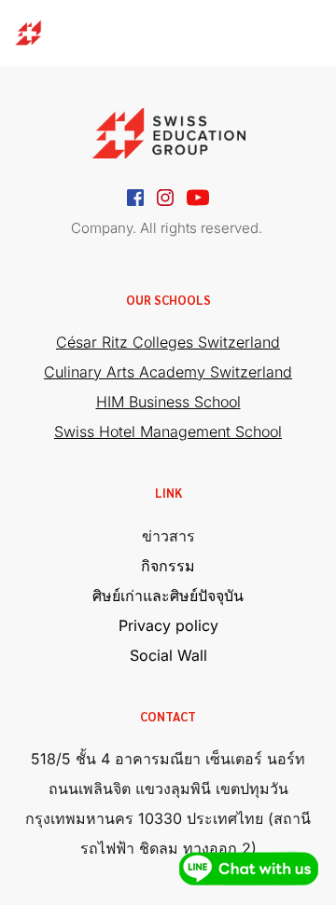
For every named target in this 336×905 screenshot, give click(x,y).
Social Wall (168, 655)
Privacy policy (168, 625)
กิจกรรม (168, 565)
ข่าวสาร (168, 536)
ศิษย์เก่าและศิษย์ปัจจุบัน (168, 595)
